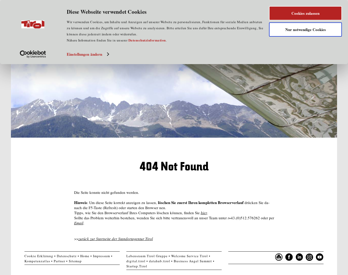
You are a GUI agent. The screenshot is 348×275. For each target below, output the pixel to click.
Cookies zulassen (305, 13)
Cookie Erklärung (38, 256)
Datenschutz (67, 256)
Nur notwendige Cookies (305, 29)
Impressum (101, 256)
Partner (59, 261)
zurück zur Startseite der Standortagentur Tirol (115, 238)
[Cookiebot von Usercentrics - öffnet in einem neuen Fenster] (33, 54)
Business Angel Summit (193, 261)
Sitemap (75, 261)
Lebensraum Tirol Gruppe (147, 256)
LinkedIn (299, 257)
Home (84, 256)
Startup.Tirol (136, 266)
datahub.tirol (159, 261)
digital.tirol (135, 261)
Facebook (289, 257)
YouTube (320, 257)
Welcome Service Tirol (189, 256)
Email (78, 222)
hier (204, 212)
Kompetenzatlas (37, 261)
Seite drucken (279, 257)
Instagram (309, 257)
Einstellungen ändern (84, 54)
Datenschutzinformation (147, 40)
